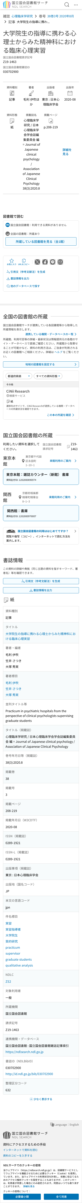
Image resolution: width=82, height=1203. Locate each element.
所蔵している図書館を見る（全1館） (41, 241)
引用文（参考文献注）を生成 (27, 272)
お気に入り (11, 264)
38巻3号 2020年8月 (60, 16)
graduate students (19, 959)
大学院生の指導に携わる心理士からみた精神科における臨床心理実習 (41, 636)
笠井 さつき (14, 688)
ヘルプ (58, 352)
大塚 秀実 (12, 694)
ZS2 (8, 981)
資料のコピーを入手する (17, 1155)
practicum (13, 947)
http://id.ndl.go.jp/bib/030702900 (29, 1073)
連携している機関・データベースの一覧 (49, 334)
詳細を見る (67, 151)
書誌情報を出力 (19, 278)
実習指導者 (13, 929)
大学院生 (12, 935)
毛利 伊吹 (12, 682)
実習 (9, 923)
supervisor (13, 953)
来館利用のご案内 (60, 461)
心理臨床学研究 (22, 16)
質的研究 (12, 941)
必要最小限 (22, 1196)
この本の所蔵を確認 (59, 415)
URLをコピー (24, 264)
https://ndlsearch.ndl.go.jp (24, 1051)
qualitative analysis (19, 965)
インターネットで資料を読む (20, 1150)
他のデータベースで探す (25, 286)
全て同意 (61, 1196)
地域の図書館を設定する (40, 364)
